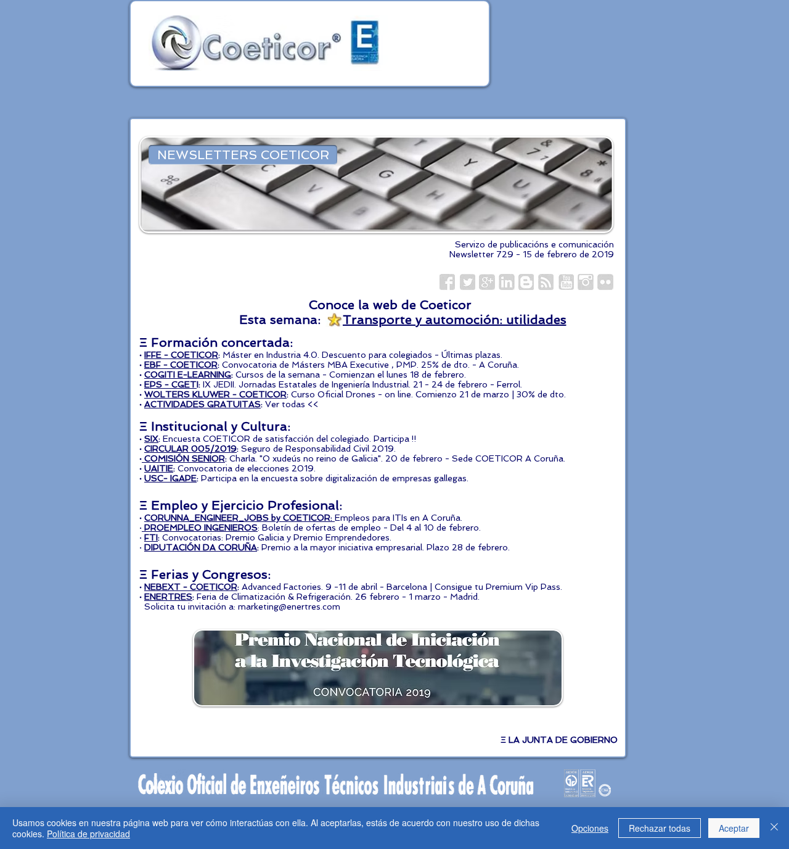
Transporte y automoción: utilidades (454, 319)
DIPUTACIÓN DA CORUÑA (200, 547)
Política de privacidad (88, 833)
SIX (151, 439)
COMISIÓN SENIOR (184, 458)
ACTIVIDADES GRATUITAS (202, 404)
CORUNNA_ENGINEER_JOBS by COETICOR (237, 518)
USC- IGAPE (170, 478)
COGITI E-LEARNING (187, 374)
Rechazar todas (659, 828)
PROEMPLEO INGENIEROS (201, 527)
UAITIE (158, 468)
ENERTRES (168, 597)
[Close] (774, 828)
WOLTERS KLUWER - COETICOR (215, 394)
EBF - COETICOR (181, 365)
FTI (151, 537)
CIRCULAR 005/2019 (190, 448)
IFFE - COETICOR (181, 355)
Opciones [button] (589, 828)
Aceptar (734, 828)
